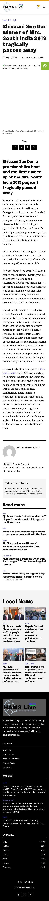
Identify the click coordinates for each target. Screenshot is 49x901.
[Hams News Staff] (9, 452)
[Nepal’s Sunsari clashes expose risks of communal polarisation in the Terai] (35, 613)
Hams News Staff (33, 58)
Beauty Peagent (21, 464)
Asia (4, 514)
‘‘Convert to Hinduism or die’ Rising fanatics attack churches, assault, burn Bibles (24, 824)
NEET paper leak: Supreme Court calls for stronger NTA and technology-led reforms (24, 562)
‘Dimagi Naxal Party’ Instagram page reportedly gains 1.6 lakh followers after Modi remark (24, 577)
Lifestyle (12, 20)
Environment (8, 800)
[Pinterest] (27, 147)
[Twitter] (21, 147)
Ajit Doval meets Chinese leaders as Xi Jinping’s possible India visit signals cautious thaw (24, 519)
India (5, 20)
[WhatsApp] (34, 147)
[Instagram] (24, 894)
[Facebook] (15, 147)
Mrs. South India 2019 (32, 467)
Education (7, 556)
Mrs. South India (12, 467)
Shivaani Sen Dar (12, 470)
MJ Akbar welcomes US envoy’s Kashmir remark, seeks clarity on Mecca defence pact (21, 546)
